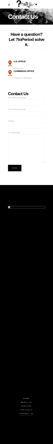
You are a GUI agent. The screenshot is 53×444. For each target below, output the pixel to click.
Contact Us (27, 413)
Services (26, 406)
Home (26, 398)
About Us (26, 402)
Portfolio (26, 410)
